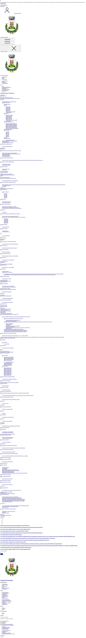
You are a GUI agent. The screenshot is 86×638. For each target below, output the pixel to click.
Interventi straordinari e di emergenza (5, 480)
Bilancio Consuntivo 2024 (7, 368)
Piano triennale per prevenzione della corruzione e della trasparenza (9, 98)
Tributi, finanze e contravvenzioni (7, 601)
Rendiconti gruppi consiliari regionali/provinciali (7, 161)
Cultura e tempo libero (5, 593)
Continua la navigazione (4, 5)
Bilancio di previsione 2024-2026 (8, 358)
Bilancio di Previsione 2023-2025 (8, 359)
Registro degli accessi (5, 507)
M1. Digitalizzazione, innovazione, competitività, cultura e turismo (11, 490)
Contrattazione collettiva (3, 224)
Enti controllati (2, 262)
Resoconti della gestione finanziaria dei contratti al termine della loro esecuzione (15, 331)
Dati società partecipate (5, 271)
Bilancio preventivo (5, 355)
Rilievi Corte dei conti (5, 403)
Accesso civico (2, 503)
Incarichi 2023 (6, 219)
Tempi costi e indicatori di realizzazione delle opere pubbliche (9, 453)
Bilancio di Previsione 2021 (8, 360)
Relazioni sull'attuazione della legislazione (8, 471)
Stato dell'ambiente (4, 468)
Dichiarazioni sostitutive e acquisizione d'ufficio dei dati (8, 289)
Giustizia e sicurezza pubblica (6, 600)
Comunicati (3, 608)
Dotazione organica (3, 199)
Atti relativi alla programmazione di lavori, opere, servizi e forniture (13, 318)
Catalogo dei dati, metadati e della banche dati (8, 511)
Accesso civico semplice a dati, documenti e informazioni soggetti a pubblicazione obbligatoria (15, 505)
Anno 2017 (5, 196)
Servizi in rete (2, 423)
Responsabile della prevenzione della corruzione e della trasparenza (11, 498)
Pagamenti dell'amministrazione (4, 427)
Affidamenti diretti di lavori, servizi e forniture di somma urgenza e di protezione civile (18, 327)
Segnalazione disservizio (5, 628)
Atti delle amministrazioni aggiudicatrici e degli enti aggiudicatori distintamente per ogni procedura (16, 316)
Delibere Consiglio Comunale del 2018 (11, 127)
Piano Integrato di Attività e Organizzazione (6, 97)
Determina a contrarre (9, 324)
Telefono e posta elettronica (4, 171)
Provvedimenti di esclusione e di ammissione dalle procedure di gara (13, 329)
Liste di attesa (2, 418)
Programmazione (2, 308)
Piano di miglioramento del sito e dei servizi (8, 633)
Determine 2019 (8, 108)
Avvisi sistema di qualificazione (10, 326)
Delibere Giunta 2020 (9, 116)
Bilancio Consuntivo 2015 (7, 373)
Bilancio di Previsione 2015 (8, 365)
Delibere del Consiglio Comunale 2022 (11, 124)
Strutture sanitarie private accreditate (5, 474)
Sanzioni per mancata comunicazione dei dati (6, 157)
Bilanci (1, 349)
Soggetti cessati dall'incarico (6, 156)
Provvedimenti (2, 293)
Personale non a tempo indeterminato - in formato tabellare (10, 207)
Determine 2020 (8, 109)
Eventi (3, 613)
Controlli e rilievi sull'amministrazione (5, 391)
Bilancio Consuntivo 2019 (7, 372)
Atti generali (4, 88)
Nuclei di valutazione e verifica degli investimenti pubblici (8, 445)
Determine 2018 (8, 107)
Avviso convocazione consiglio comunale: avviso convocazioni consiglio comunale (15, 529)
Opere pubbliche (2, 443)
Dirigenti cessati (2, 187)
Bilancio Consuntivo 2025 (7, 367)
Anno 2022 (5, 195)
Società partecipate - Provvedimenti (7, 272)
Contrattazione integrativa (4, 228)
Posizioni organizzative (3, 189)
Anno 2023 (7, 136)
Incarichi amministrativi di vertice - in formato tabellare (10, 180)
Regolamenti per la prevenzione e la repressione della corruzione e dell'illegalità (13, 499)
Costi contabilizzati (3, 414)
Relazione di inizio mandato (6, 155)
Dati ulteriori (2, 514)
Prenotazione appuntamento (6, 627)
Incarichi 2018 (6, 221)
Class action (2, 410)
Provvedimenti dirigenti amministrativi (5, 299)
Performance (2, 239)
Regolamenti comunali (7, 104)
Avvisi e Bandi (8, 325)
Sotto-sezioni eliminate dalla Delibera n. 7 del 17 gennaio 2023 (9, 314)
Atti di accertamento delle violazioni (7, 501)
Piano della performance (3, 245)
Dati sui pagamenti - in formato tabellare (7, 432)
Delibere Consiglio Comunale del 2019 (11, 126)
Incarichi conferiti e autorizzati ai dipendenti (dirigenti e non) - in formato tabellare (13, 217)
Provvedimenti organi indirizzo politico (5, 295)
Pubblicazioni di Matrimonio (8, 129)
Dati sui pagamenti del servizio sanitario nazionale (7, 434)
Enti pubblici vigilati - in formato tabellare (8, 267)
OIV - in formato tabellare (5, 235)
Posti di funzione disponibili (6, 185)
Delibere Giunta (6, 113)
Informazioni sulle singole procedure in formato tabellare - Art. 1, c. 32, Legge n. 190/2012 (15, 335)
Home (3, 86)
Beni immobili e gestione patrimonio (5, 380)
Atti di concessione (3, 345)
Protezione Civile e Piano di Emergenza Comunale (7, 493)
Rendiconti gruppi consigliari (6, 164)
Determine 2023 (8, 106)
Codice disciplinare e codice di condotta (7, 142)
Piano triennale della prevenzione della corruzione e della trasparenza (12, 497)
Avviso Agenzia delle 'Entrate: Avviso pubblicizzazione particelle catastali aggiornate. (15, 547)
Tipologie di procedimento (4, 283)
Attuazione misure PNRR (4, 487)
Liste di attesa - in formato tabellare (7, 421)
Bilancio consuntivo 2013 (7, 375)
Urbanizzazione (4, 82)
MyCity (2, 636)
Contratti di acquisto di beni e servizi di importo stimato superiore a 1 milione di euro (16, 330)
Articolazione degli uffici (3, 166)
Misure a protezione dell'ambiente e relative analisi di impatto (10, 470)
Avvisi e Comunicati (5, 90)
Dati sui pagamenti (3, 429)
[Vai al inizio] (0, 552)
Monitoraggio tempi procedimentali (5, 288)
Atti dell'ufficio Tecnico (7, 138)
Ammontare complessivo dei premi (5, 253)
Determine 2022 (8, 110)
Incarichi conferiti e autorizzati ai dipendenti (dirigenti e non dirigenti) (10, 213)
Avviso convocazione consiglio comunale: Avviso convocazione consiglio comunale (15, 549)
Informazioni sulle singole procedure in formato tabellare (8, 333)
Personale (1, 175)
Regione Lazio (2, 6)
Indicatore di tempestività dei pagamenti (7, 437)
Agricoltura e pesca (5, 604)
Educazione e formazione (5, 599)
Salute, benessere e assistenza (6, 602)
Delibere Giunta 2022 (9, 118)
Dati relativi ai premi (3, 257)
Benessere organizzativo (3, 261)
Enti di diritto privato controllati (4, 276)
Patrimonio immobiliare (3, 383)
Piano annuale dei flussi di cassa (4, 351)
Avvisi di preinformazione (9, 323)
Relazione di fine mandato (6, 154)
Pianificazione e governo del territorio (5, 457)
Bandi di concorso (3, 237)
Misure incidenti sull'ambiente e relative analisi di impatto (10, 469)
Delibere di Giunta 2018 (9, 115)
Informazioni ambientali (3, 463)
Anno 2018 (7, 132)
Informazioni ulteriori (9, 328)
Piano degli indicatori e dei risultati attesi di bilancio (7, 376)
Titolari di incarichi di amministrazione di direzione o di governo (11, 153)
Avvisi (3, 609)
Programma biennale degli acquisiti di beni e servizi (13, 320)
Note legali (3, 632)
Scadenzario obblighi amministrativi (7, 146)
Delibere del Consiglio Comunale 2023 (11, 123)
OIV (1, 233)
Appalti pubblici (4, 595)
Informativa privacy (5, 631)
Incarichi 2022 (6, 218)
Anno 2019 (7, 133)
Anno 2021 (7, 135)
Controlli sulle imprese (3, 303)
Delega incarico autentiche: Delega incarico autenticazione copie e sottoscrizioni (14, 525)
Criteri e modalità (2, 339)
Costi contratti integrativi (5, 231)
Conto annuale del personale (6, 202)
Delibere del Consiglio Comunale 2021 (11, 125)
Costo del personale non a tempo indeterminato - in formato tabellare (11, 208)
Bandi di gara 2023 (3, 312)
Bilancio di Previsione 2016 (8, 364)
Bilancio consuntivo (5, 366)
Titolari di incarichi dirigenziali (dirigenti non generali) (8, 182)
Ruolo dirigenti (4, 186)
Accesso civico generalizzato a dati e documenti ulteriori (10, 506)
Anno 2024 (5, 194)
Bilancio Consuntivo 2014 (7, 374)
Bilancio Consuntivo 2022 (7, 370)
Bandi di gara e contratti (3, 306)
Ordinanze (5, 137)
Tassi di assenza (2, 209)
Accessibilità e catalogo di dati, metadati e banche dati (8, 508)
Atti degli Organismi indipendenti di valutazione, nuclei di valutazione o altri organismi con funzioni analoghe (17, 395)
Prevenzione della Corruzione (4, 494)
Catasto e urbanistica (5, 596)
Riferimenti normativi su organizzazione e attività (9, 101)
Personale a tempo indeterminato (5, 177)
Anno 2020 (7, 134)
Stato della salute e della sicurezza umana (8, 472)
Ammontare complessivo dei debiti (7, 438)
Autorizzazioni (4, 603)
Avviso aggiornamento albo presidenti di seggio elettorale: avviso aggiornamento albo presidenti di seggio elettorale (21, 532)
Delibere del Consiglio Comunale (8, 121)
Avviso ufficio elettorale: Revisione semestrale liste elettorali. (11, 534)
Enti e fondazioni (4, 586)
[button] (3, 77)
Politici (3, 587)
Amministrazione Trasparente (6, 87)
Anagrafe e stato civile (5, 592)
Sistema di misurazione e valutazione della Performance (8, 241)
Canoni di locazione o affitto (4, 387)
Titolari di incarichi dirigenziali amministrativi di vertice (8, 178)
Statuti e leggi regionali (5, 141)
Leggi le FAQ (4, 626)
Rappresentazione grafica (3, 280)
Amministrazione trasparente (6, 630)
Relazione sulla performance (4, 249)
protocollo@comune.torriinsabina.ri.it (7, 624)
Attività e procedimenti (3, 281)
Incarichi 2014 (6, 220)
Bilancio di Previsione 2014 (8, 363)
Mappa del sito (2, 635)
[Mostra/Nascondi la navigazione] (7, 41)
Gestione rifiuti (2, 422)
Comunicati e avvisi (3, 492)
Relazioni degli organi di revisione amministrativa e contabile (10, 399)
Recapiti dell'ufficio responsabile (6, 291)
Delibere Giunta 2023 (9, 119)
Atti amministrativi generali (6, 89)
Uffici (3, 585)
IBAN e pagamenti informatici (4, 439)
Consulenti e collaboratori (4, 172)
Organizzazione (2, 148)
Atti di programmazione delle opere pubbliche (6, 449)
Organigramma (4, 169)
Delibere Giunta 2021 (9, 117)
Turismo (3, 81)
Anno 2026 (5, 193)
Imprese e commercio (5, 594)
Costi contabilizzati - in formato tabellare (8, 417)
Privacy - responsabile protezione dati (5, 515)
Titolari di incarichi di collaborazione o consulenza (7, 174)
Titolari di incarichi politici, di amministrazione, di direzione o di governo (10, 150)
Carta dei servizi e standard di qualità (5, 406)
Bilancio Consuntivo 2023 (7, 369)
